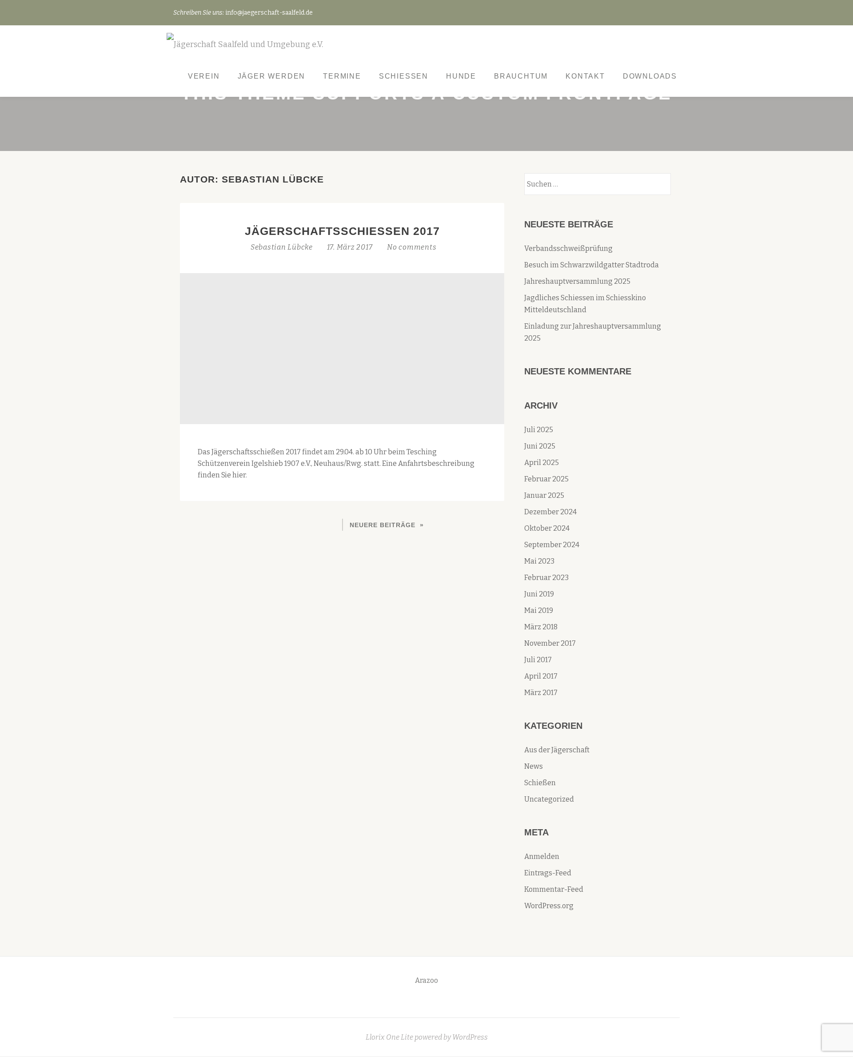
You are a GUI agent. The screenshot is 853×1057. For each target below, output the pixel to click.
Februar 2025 (546, 479)
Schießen (403, 76)
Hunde (461, 76)
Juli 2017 (538, 660)
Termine (342, 76)
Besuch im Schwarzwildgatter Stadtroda (591, 265)
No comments (411, 247)
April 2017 (541, 676)
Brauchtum (521, 76)
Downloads (650, 76)
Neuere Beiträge (382, 524)
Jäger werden (272, 76)
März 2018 (541, 627)
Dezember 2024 (550, 512)
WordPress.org (549, 906)
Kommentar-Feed (553, 889)
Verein (204, 76)
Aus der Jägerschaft (557, 750)
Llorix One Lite (390, 1037)
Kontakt (585, 76)
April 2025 (541, 462)
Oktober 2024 (547, 528)
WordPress (470, 1037)
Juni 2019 (539, 594)
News (533, 766)
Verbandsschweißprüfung (568, 248)
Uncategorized (549, 799)
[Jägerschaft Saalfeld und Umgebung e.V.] (246, 45)
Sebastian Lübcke (283, 247)
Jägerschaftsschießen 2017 (342, 231)
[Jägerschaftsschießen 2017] (342, 348)
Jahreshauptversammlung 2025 (577, 281)
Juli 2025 (538, 429)
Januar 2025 (544, 495)
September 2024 (551, 544)
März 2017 (541, 692)
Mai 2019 (538, 610)
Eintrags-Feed (547, 873)
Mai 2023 (539, 561)
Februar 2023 (546, 577)
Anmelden (541, 856)
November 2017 (550, 643)
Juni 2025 (539, 446)
